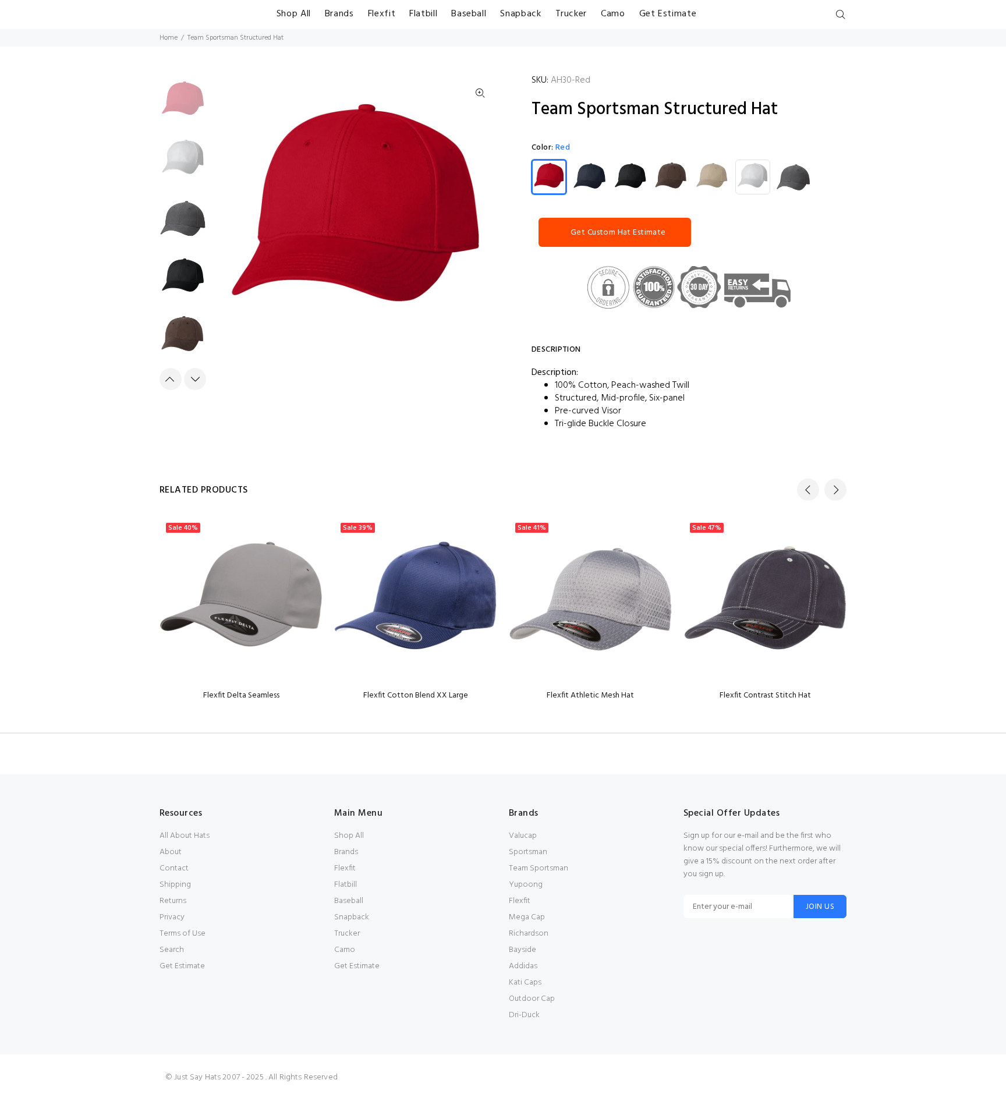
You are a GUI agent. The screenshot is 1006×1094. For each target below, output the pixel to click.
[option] (183, 106)
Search (172, 950)
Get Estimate (182, 966)
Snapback (351, 917)
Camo (344, 950)
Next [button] (195, 379)
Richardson (528, 933)
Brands (346, 852)
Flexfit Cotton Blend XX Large (415, 695)
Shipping (175, 884)
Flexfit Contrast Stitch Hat (765, 695)
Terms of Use (183, 933)
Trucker (347, 933)
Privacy (172, 917)
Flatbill (345, 884)
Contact (174, 868)
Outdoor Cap (532, 999)
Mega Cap (527, 917)
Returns (173, 901)
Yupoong (526, 884)
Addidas (523, 966)
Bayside (522, 950)
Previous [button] (171, 379)
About (171, 852)
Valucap (523, 835)
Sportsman (528, 852)
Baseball (348, 901)
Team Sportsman (538, 868)
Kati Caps (525, 982)
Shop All (349, 835)
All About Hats (185, 835)
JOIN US (820, 907)
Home (169, 38)
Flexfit (345, 868)
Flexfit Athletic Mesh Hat (590, 695)
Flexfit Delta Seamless (241, 695)
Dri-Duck (524, 1015)
